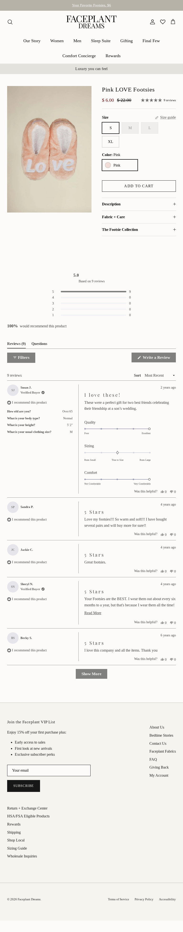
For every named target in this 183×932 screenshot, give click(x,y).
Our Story (32, 40)
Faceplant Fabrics (162, 751)
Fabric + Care (113, 217)
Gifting (126, 40)
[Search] (10, 22)
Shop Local (16, 840)
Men (77, 40)
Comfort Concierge (79, 55)
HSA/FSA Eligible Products (91, 7)
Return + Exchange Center (27, 808)
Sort (138, 375)
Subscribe (23, 786)
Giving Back (159, 767)
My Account (158, 775)
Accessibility (167, 899)
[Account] (151, 22)
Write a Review (159, 358)
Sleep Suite (101, 40)
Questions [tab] (39, 345)
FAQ (153, 759)
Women (57, 40)
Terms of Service (118, 899)
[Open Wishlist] (162, 22)
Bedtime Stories (161, 735)
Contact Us (157, 743)
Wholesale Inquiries (22, 856)
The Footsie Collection (120, 230)
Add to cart (138, 186)
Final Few (151, 40)
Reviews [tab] (16, 345)
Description (111, 204)
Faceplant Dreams (29, 899)
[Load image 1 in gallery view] (49, 149)
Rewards (113, 55)
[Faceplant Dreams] (91, 21)
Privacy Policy (144, 899)
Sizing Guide (17, 848)
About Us (156, 727)
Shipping (14, 832)
